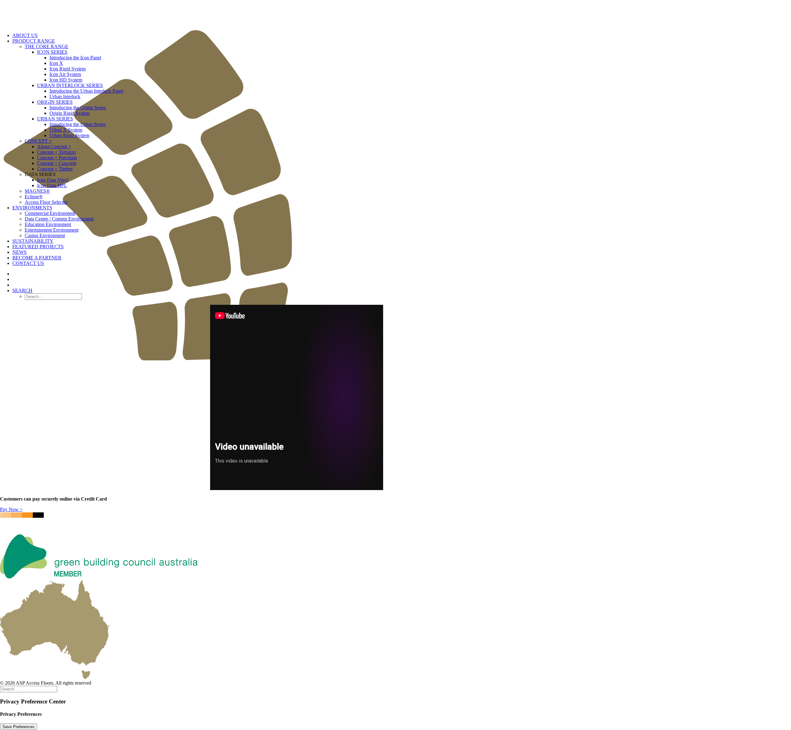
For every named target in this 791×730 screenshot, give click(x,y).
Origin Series (55, 102)
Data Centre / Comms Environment (59, 218)
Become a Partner (36, 257)
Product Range (33, 41)
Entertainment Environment (51, 230)
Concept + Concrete (56, 163)
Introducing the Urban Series (77, 124)
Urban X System (65, 129)
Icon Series (52, 52)
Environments (32, 207)
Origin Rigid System (69, 113)
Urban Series (55, 118)
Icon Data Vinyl (52, 179)
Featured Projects (38, 246)
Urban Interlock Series (70, 85)
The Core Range (46, 46)
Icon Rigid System (67, 68)
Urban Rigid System (69, 135)
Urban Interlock (64, 96)
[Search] (28, 688)
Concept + (38, 141)
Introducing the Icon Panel (75, 57)
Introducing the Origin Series (77, 107)
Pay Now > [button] (11, 509)
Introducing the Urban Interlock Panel (86, 91)
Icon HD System (65, 79)
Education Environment (48, 224)
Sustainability (32, 241)
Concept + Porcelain (57, 157)
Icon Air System (65, 74)
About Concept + (54, 146)
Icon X (56, 63)
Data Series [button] (40, 174)
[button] (22, 290)
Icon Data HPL (52, 185)
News (19, 252)
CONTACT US (28, 263)
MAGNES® (37, 191)
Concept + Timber (55, 168)
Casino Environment (45, 235)
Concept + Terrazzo (56, 152)
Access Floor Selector (46, 202)
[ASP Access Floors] (395, 14)
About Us (25, 35)
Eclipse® (34, 196)
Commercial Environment (50, 213)
